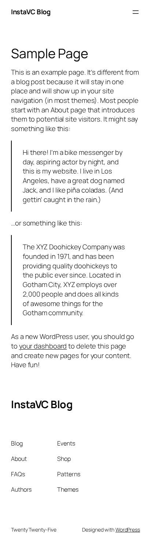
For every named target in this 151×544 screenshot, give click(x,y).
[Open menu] (135, 12)
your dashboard (43, 346)
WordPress (127, 529)
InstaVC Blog (30, 11)
